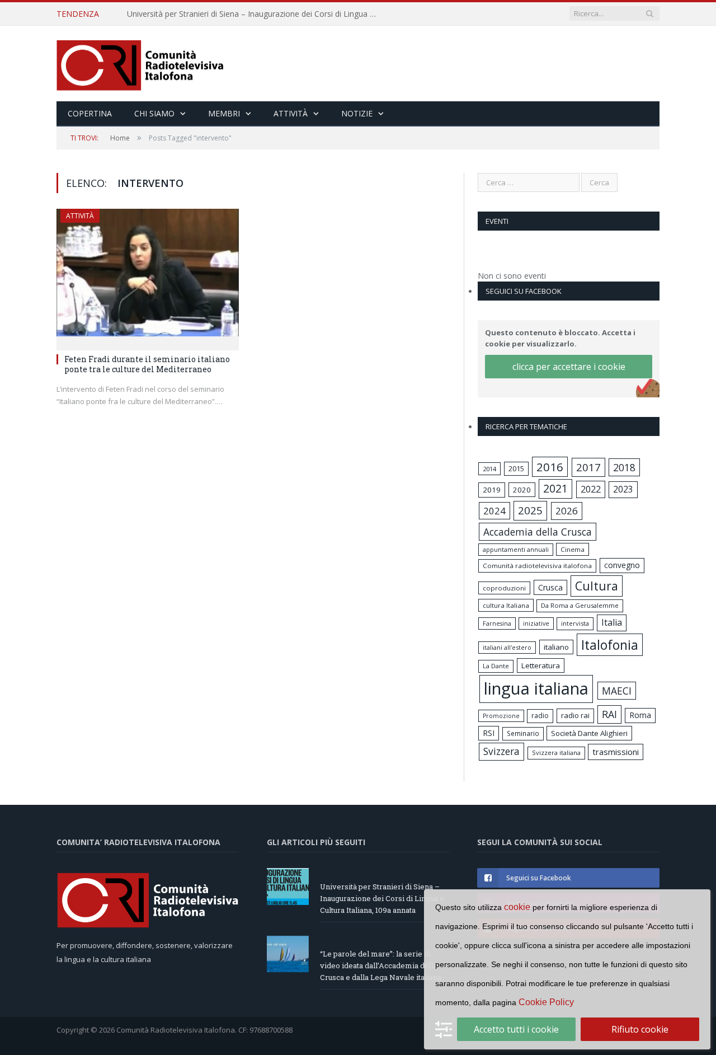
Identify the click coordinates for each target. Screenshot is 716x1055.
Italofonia (609, 645)
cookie (517, 907)
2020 (522, 490)
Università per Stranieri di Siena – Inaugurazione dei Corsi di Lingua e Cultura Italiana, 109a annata (255, 14)
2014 (489, 469)
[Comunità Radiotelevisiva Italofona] (140, 63)
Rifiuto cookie (639, 1029)
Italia (611, 622)
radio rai (575, 715)
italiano (556, 647)
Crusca (550, 587)
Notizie (357, 113)
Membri (224, 113)
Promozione (501, 716)
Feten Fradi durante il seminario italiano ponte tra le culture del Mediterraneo (147, 364)
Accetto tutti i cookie (516, 1029)
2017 (588, 467)
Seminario (523, 733)
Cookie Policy (546, 1002)
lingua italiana (536, 688)
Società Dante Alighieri (589, 733)
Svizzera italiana (556, 752)
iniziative (536, 623)
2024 (494, 510)
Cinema (572, 549)
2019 (492, 490)
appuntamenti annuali (516, 549)
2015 (516, 468)
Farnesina (497, 623)
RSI (488, 733)
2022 (591, 489)
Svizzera (501, 751)
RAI (609, 714)
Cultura (596, 586)
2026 (566, 510)
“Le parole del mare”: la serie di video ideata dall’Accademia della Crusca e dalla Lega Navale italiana (380, 965)
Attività (291, 113)
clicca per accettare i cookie (568, 366)
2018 (624, 467)
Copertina (90, 113)
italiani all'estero (507, 647)
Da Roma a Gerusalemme (580, 605)
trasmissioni (615, 751)
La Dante (496, 666)
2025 (530, 510)
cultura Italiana (506, 605)
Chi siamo (154, 113)
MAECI (617, 690)
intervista (575, 623)
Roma (640, 715)
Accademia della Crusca (537, 531)
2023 (623, 489)
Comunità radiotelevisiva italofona (537, 565)
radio (540, 715)
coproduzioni (504, 588)
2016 (549, 467)
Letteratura (540, 665)
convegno (622, 565)
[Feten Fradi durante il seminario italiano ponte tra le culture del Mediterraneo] (147, 276)
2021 (555, 488)
